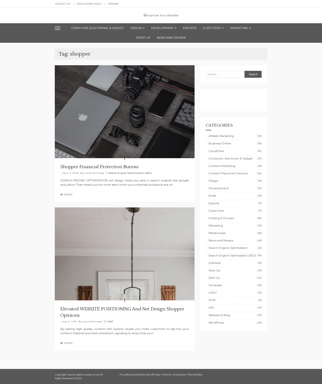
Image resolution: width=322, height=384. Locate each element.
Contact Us (62, 3)
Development (162, 28)
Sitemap (113, 3)
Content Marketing (222, 166)
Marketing (239, 28)
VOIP (110, 321)
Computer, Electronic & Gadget (97, 28)
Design (136, 28)
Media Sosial (217, 233)
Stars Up (214, 270)
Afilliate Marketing (221, 136)
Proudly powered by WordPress (140, 374)
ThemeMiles (194, 374)
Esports (189, 28)
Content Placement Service (228, 173)
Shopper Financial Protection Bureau (99, 167)
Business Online (220, 143)
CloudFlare (216, 151)
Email (212, 195)
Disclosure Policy (89, 3)
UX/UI (213, 292)
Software (215, 263)
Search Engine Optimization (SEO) (130, 173)
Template (215, 285)
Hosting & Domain (221, 218)
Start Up (143, 37)
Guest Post (212, 28)
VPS (211, 307)
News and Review (171, 37)
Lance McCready (95, 173)
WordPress (216, 322)
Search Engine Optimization (228, 248)
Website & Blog (219, 315)
